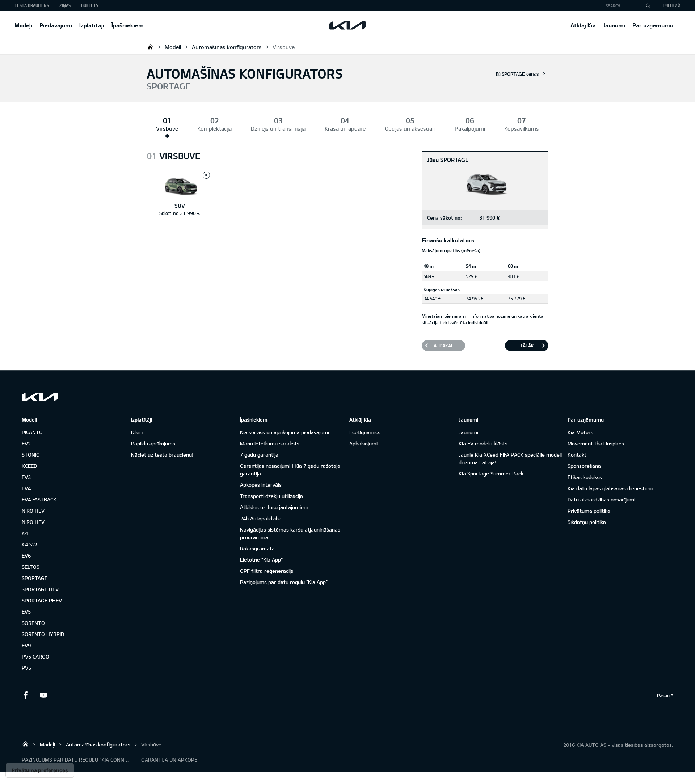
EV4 (26, 488)
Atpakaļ (444, 345)
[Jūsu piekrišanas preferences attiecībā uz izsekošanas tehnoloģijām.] (40, 770)
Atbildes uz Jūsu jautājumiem (274, 507)
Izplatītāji (91, 25)
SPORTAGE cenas (520, 74)
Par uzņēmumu (652, 25)
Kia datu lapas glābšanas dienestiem (610, 488)
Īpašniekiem (127, 25)
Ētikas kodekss (585, 477)
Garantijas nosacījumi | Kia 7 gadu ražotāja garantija (290, 470)
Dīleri (137, 432)
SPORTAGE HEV (40, 589)
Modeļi (23, 25)
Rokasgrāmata (257, 548)
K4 (25, 533)
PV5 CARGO (35, 656)
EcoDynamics (364, 432)
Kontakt (577, 455)
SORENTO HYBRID (43, 634)
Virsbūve (284, 47)
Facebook (25, 695)
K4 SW (29, 544)
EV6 (26, 556)
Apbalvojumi (363, 443)
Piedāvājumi (55, 25)
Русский (672, 5)
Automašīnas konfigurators (227, 47)
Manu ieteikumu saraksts (269, 443)
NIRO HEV (33, 511)
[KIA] (347, 25)
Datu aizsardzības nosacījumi (601, 499)
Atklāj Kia (583, 25)
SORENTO (33, 623)
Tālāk (527, 345)
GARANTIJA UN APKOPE (169, 760)
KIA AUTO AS (150, 46)
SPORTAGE (34, 578)
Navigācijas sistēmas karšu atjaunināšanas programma (290, 533)
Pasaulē (665, 695)
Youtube (43, 695)
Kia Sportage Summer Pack (491, 473)
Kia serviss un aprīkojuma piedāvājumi (284, 432)
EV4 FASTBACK (39, 499)
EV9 (26, 645)
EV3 (26, 477)
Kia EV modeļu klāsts (483, 443)
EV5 (26, 612)
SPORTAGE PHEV (42, 600)
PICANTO (32, 432)
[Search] (648, 5)
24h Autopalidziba (261, 518)
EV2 (26, 443)
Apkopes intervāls (261, 485)
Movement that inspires (596, 443)
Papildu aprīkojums (153, 443)
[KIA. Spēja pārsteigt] (40, 396)
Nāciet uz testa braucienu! (162, 455)
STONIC (30, 455)
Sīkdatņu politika (587, 522)
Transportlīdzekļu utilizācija (271, 496)
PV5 (26, 668)
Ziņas (65, 5)
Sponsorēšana (584, 466)
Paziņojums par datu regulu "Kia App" (284, 582)
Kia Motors (580, 432)
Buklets (89, 5)
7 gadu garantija (259, 455)
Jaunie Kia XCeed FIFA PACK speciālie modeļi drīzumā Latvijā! (510, 458)
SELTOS (30, 567)
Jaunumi (614, 25)
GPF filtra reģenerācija (267, 571)
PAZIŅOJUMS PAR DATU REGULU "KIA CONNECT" (76, 760)
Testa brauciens (31, 5)
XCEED (29, 466)
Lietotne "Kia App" (261, 559)
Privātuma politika (589, 511)
